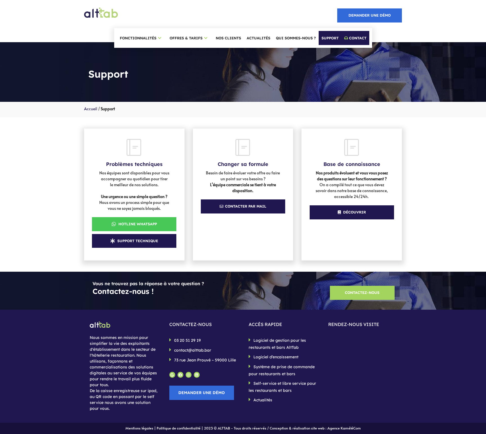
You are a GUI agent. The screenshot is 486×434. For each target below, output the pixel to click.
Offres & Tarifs (186, 38)
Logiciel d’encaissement (275, 356)
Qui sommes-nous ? (296, 38)
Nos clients (228, 38)
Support (330, 38)
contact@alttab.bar (192, 350)
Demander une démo (369, 15)
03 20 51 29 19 (187, 340)
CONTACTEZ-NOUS (362, 292)
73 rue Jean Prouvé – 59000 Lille (205, 360)
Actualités (258, 38)
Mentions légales (139, 428)
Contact (357, 38)
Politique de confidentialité (179, 428)
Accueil (90, 108)
